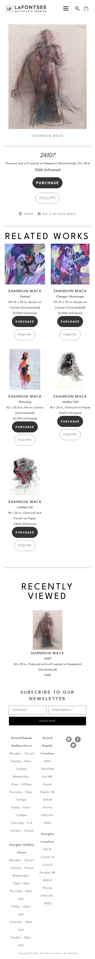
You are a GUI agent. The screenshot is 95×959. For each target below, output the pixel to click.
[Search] (77, 8)
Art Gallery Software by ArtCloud (58, 953)
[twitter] (73, 745)
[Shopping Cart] (86, 8)
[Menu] (65, 8)
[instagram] (69, 739)
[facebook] (78, 739)
